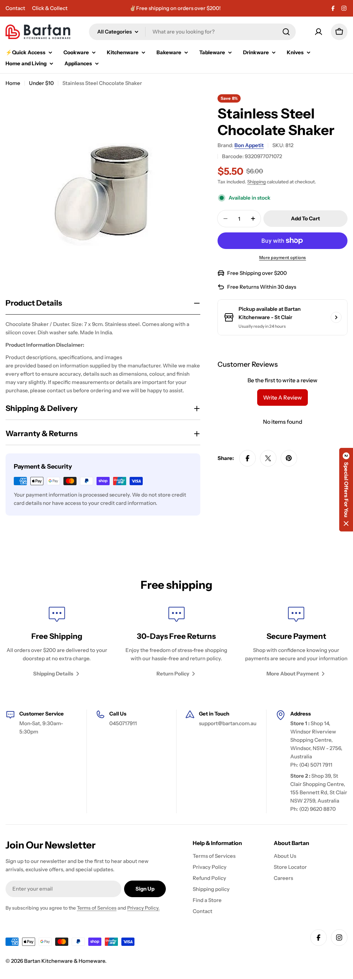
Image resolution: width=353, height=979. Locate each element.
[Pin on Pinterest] (289, 458)
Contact (15, 8)
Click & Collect (50, 8)
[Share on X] (268, 458)
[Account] (318, 32)
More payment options (282, 257)
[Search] (286, 32)
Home (13, 83)
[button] (346, 489)
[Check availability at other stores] (336, 317)
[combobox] (192, 31)
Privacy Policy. (143, 908)
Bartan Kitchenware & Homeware (64, 961)
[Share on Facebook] (247, 458)
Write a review (282, 397)
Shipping (256, 181)
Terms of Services (97, 908)
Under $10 (41, 83)
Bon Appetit (249, 145)
